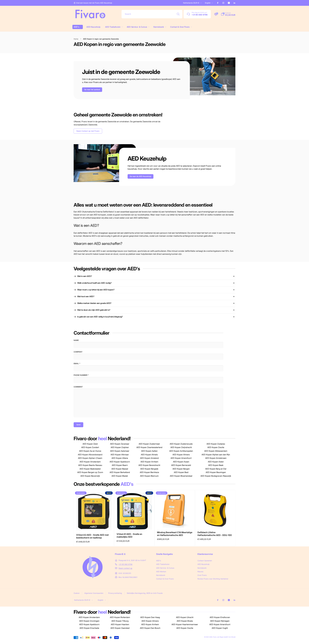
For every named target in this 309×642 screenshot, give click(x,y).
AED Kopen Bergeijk (149, 469)
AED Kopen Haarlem (120, 624)
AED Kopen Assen (181, 461)
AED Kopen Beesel (119, 469)
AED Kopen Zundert (90, 447)
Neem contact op (125, 568)
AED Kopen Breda (185, 621)
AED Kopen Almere (181, 454)
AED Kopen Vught (220, 628)
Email (77, 363)
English (208, 3)
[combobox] (152, 14)
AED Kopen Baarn (120, 465)
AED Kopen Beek (215, 465)
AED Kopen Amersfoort (181, 458)
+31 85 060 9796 (125, 564)
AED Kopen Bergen (181, 469)
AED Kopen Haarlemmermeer (185, 624)
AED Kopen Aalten (149, 451)
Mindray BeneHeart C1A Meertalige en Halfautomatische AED (174, 533)
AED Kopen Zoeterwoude (181, 444)
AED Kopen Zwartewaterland (149, 447)
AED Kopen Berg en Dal (215, 469)
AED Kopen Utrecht (184, 617)
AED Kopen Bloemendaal (181, 476)
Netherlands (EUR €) (191, 3)
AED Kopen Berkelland (120, 472)
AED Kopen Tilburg (120, 621)
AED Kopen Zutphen (120, 447)
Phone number (81, 375)
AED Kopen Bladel (120, 476)
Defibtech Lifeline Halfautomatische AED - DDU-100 (214, 533)
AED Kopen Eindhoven (220, 617)
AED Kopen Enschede (89, 628)
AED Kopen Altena (120, 458)
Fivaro (215, 637)
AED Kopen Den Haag (150, 617)
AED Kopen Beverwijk (90, 476)
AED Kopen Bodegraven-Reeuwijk (215, 476)
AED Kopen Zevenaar (119, 444)
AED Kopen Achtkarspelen (181, 451)
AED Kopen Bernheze (149, 472)
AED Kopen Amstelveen (215, 458)
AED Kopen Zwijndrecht (181, 447)
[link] (93, 3)
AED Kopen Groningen (89, 621)
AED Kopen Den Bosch (150, 628)
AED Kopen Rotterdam (120, 617)
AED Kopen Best (181, 472)
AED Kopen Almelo (149, 454)
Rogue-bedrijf (224, 637)
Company (78, 352)
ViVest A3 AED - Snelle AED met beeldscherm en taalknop (92, 536)
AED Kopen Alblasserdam (215, 451)
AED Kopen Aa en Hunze (90, 451)
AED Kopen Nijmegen (219, 621)
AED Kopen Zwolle (215, 447)
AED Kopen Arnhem (149, 461)
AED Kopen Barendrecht (149, 465)
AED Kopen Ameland (149, 458)
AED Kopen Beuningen (216, 472)
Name (76, 340)
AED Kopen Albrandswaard (90, 454)
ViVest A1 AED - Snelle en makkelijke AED (129, 535)
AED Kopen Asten (216, 461)
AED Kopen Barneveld (181, 465)
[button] (77, 26)
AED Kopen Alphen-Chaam (90, 458)
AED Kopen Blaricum (149, 476)
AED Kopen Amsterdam (90, 461)
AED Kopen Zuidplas (216, 444)
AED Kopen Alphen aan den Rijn (216, 454)
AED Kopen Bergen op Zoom (90, 472)
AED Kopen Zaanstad (120, 628)
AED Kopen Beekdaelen (90, 469)
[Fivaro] (92, 581)
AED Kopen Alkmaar (120, 454)
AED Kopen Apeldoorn (120, 461)
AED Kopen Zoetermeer (149, 444)
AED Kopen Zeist (90, 444)
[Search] (178, 14)
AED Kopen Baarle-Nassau (90, 465)
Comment (78, 387)
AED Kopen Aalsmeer (119, 451)
